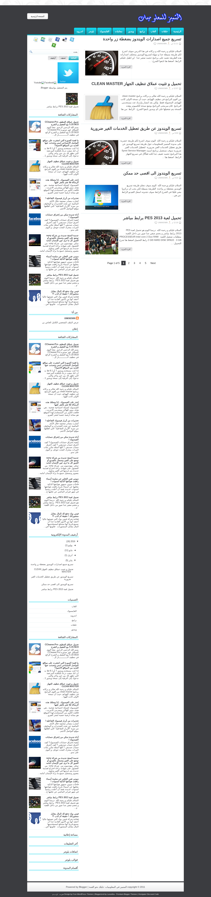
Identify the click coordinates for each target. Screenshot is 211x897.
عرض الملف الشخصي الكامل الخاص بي (60, 322)
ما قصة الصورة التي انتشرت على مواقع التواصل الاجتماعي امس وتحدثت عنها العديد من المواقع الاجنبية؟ (61, 143)
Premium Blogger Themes (126, 894)
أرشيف (52, 58)
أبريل (70, 555)
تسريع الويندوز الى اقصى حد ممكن (152, 173)
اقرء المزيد (125, 67)
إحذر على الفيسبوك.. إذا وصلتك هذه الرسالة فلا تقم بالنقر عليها (62, 181)
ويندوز (131, 31)
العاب (153, 31)
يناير (70, 560)
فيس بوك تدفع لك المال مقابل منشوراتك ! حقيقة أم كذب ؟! (65, 292)
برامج (142, 31)
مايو (70, 550)
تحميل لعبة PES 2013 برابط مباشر (152, 218)
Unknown (69, 318)
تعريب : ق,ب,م (58, 894)
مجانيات (118, 31)
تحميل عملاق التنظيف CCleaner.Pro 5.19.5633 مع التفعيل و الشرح (62, 123)
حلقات (165, 31)
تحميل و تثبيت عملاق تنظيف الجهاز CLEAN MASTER (136, 84)
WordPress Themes (85, 894)
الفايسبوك (104, 31)
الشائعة (73, 58)
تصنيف (63, 58)
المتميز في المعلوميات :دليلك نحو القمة (107, 887)
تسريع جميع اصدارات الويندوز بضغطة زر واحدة (142, 39)
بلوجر (91, 31)
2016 (72, 541)
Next (153, 263)
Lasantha (111, 894)
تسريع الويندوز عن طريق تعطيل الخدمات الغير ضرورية (135, 128)
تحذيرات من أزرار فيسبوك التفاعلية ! (62, 198)
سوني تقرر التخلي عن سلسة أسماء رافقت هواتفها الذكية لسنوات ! (62, 257)
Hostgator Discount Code (148, 894)
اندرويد (79, 31)
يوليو (70, 545)
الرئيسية (177, 31)
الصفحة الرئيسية (37, 16)
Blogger (44, 87)
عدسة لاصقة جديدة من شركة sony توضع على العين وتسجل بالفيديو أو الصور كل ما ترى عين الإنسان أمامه (62, 238)
